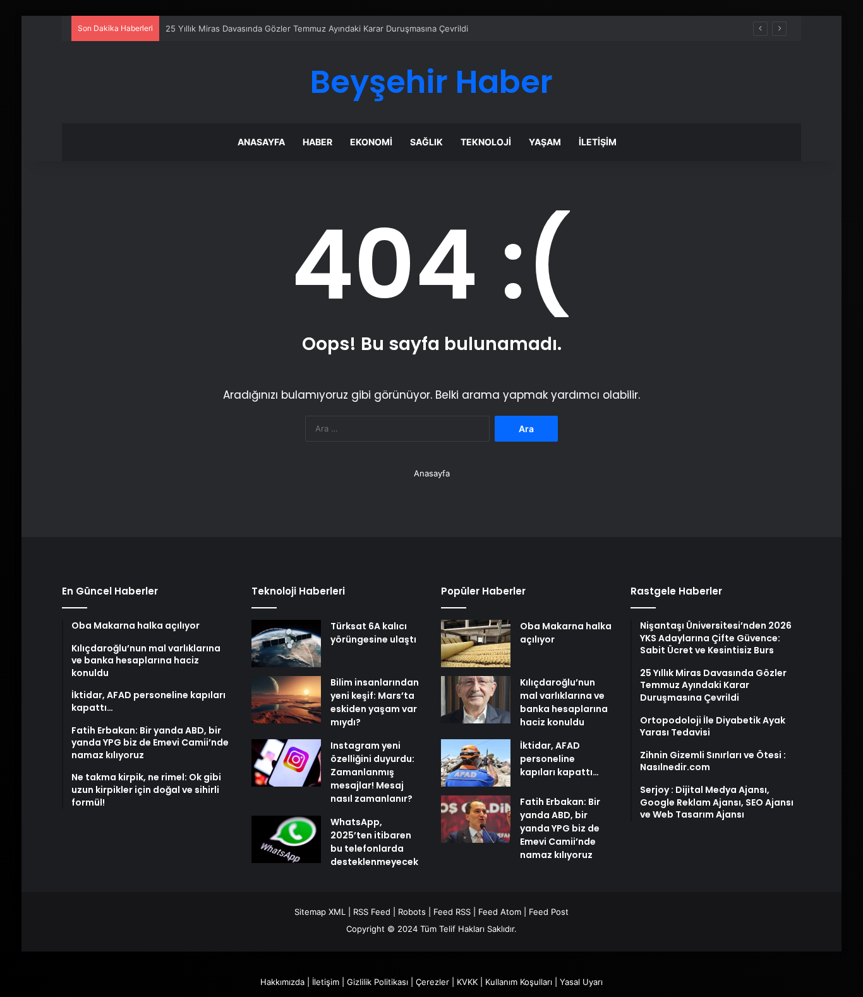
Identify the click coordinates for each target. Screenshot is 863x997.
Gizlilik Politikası (377, 982)
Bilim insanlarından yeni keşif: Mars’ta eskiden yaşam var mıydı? (374, 702)
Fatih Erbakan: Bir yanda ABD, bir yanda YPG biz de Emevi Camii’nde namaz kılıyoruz (560, 828)
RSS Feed (371, 912)
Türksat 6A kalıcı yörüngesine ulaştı (373, 633)
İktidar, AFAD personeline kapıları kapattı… (559, 758)
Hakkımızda (282, 982)
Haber (317, 141)
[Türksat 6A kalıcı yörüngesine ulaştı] (286, 643)
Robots (412, 912)
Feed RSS (452, 912)
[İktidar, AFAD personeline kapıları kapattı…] (475, 763)
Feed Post (549, 912)
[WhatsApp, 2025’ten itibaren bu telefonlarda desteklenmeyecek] (286, 839)
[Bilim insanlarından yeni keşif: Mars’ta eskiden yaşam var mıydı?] (286, 699)
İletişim (598, 141)
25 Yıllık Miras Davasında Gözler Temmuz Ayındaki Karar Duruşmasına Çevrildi (317, 28)
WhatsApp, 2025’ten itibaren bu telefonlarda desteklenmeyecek (374, 842)
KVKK (467, 982)
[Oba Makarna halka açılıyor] (475, 643)
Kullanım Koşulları (518, 982)
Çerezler (432, 982)
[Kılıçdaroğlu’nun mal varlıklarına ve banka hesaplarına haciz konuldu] (475, 699)
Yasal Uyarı (581, 982)
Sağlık (426, 141)
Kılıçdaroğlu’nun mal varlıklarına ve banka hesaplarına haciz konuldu (564, 702)
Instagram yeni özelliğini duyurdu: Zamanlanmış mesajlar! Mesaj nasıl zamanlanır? (372, 772)
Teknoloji (486, 141)
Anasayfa (261, 141)
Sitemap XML (320, 912)
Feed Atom (499, 912)
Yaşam (545, 141)
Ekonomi (371, 141)
